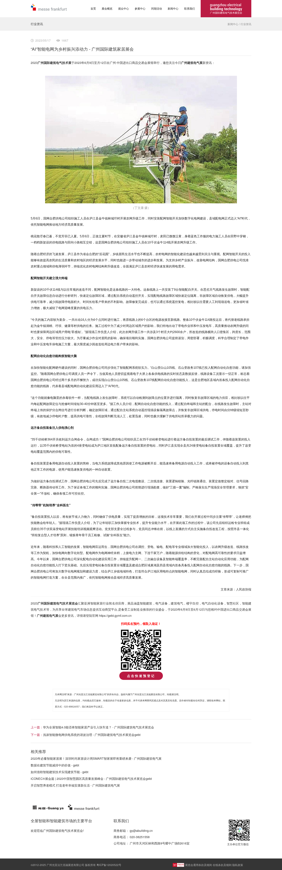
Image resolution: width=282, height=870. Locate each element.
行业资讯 (246, 24)
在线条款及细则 (222, 865)
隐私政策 (237, 865)
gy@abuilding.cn (141, 830)
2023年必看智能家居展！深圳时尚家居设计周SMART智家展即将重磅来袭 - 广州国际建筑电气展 (96, 758)
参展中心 (140, 8)
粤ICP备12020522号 (108, 865)
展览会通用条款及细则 (198, 865)
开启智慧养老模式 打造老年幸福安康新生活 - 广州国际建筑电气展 (75, 785)
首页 (93, 8)
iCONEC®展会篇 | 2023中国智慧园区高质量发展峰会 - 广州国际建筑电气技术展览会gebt (91, 778)
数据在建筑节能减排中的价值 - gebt (55, 765)
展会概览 (107, 8)
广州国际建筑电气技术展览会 (58, 603)
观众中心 (123, 8)
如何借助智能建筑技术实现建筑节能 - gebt (59, 772)
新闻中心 (173, 8)
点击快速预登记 (141, 676)
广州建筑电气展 (192, 62)
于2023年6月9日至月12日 (89, 62)
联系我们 (189, 8)
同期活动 (156, 8)
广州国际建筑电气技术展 (54, 62)
